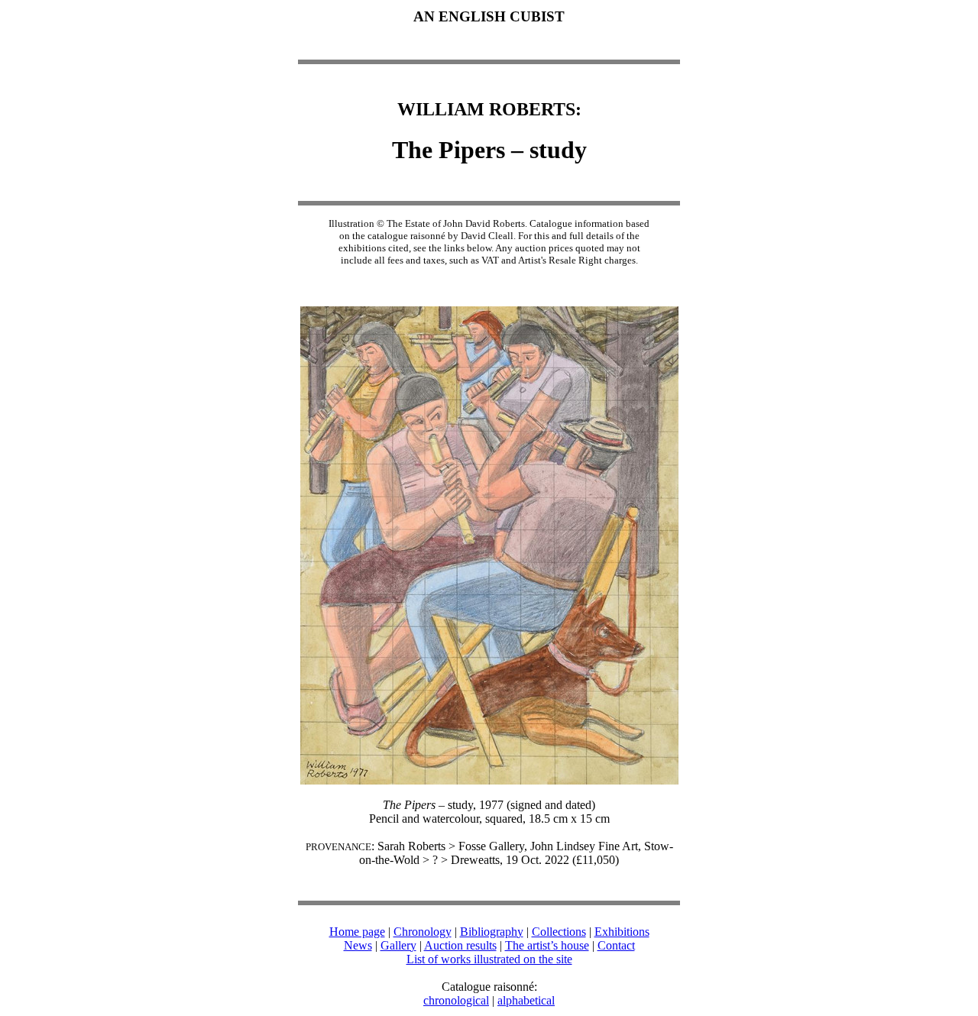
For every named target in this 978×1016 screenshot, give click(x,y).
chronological (456, 1000)
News (358, 945)
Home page (357, 931)
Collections (559, 931)
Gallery (398, 945)
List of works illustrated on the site (489, 959)
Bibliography (491, 931)
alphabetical (526, 1000)
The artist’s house (547, 945)
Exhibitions (621, 931)
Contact (616, 945)
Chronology (422, 931)
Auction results (460, 945)
